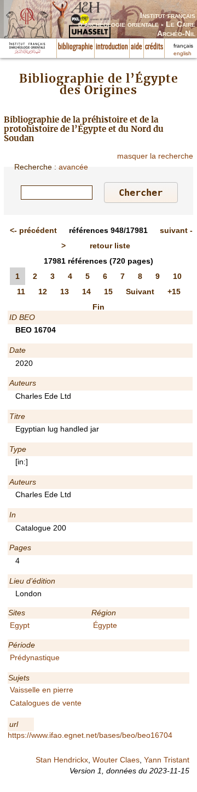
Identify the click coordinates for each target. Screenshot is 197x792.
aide (136, 47)
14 (86, 291)
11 (21, 291)
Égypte (105, 625)
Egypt (20, 625)
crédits (154, 47)
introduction (112, 47)
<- (33, 230)
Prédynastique (35, 657)
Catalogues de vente (46, 702)
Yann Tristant (166, 759)
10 (177, 276)
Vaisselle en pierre (41, 689)
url (13, 724)
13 (64, 291)
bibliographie (75, 47)
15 (108, 291)
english (182, 53)
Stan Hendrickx (62, 759)
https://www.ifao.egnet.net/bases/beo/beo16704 (90, 735)
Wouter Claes (116, 759)
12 (42, 291)
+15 (174, 291)
